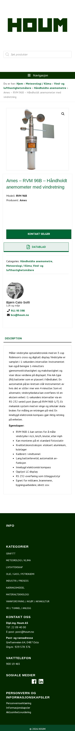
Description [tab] (13, 338)
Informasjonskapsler (18, 707)
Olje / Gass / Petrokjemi (20, 574)
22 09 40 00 (18, 627)
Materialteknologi (17, 594)
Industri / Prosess (17, 580)
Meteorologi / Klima (38, 83)
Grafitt (11, 553)
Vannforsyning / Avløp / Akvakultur (27, 601)
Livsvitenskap (14, 567)
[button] (63, 114)
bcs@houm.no (19, 315)
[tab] (37, 344)
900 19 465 (13, 663)
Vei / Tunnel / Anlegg (18, 608)
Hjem (20, 83)
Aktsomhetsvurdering (18, 712)
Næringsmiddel (15, 587)
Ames (23, 200)
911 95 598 (17, 310)
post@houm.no (25, 631)
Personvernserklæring (18, 703)
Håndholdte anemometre (50, 88)
